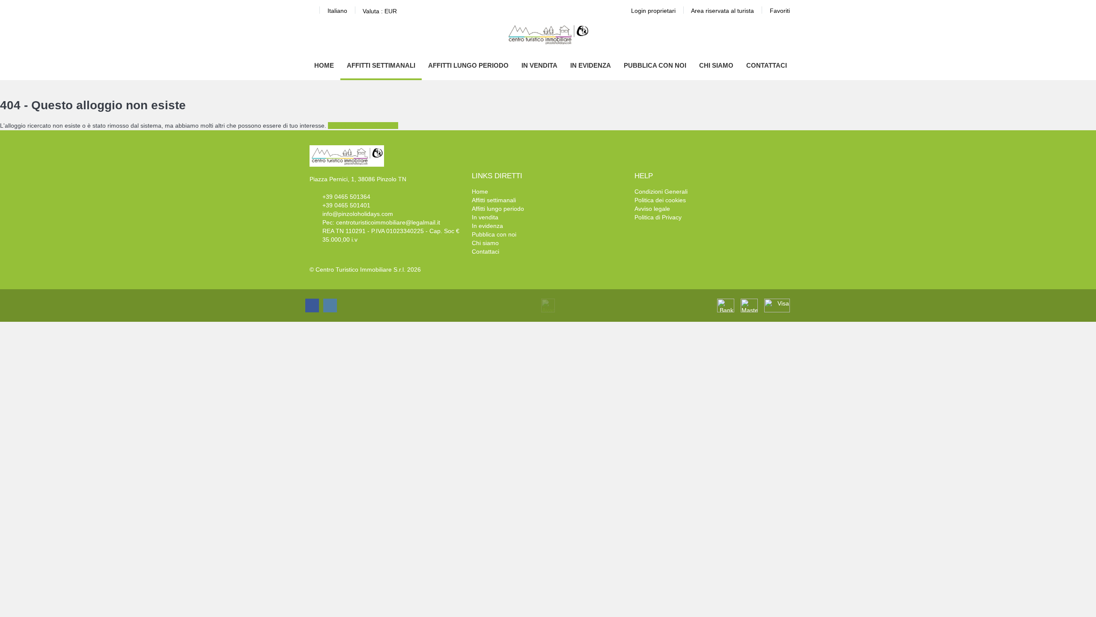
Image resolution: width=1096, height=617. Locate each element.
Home (324, 65)
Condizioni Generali (661, 191)
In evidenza (590, 65)
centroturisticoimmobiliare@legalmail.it (388, 222)
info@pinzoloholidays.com (357, 213)
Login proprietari (653, 10)
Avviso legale (652, 208)
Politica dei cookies (660, 200)
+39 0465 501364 (346, 196)
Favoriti (780, 10)
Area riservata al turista (722, 10)
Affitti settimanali (381, 65)
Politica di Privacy (658, 217)
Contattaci (766, 65)
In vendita (539, 65)
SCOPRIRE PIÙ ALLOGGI (363, 125)
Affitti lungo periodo (468, 65)
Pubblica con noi (655, 65)
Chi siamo (716, 65)
